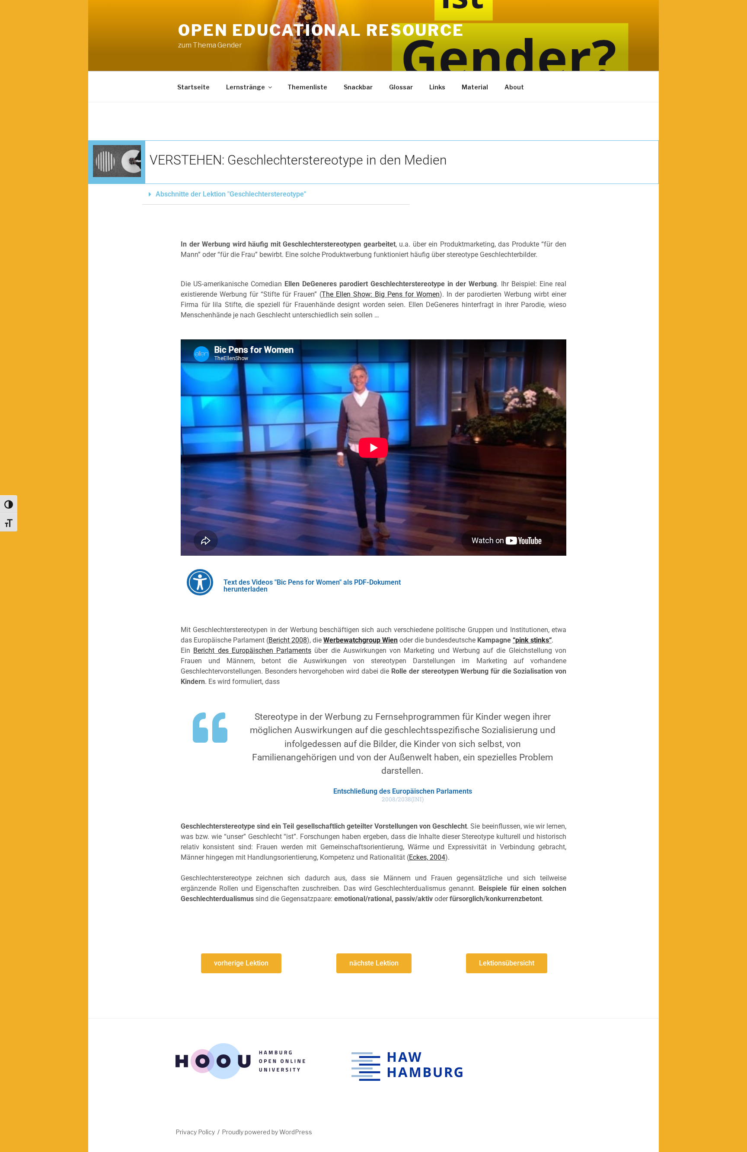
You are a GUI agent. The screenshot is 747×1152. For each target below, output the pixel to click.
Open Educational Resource (321, 30)
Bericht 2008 (287, 640)
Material (475, 87)
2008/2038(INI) (403, 800)
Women (427, 294)
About (514, 87)
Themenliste (307, 87)
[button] (276, 194)
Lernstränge (245, 87)
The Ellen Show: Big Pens (363, 294)
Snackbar (358, 87)
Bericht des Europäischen (234, 650)
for (409, 294)
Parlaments (293, 650)
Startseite (193, 87)
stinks (539, 640)
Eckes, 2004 (427, 857)
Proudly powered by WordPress (267, 1132)
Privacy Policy (195, 1132)
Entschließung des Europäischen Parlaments (402, 791)
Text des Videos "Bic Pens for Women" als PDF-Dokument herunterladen (312, 585)
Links (437, 87)
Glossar (401, 87)
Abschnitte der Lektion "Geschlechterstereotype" (231, 194)
